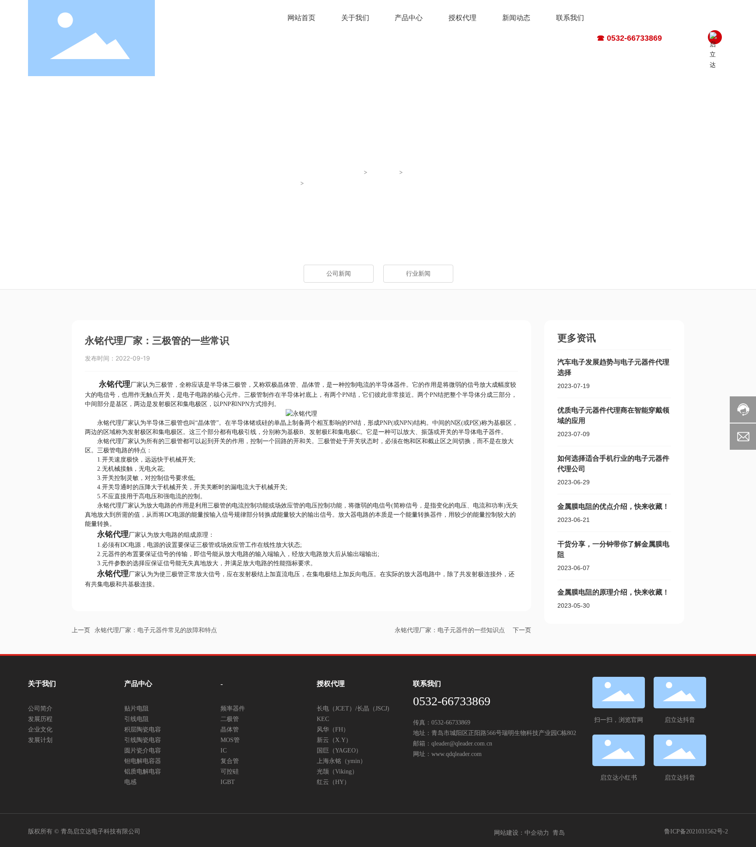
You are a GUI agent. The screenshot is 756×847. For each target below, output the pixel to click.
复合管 (229, 761)
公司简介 (40, 708)
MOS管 (230, 740)
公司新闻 (338, 273)
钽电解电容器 (142, 761)
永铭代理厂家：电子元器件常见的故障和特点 (155, 630)
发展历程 (40, 719)
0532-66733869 (451, 701)
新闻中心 (383, 172)
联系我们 (427, 683)
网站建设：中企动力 (521, 833)
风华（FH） (333, 729)
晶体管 (229, 729)
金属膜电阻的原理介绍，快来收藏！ (613, 592)
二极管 (229, 719)
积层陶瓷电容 (142, 729)
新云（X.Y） (334, 740)
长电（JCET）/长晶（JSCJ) (353, 708)
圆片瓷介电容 (142, 750)
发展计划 (40, 740)
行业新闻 (419, 172)
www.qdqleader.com (456, 754)
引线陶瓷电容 (142, 740)
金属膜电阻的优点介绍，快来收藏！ (613, 506)
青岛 (559, 833)
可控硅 (229, 771)
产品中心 (138, 683)
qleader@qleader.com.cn (461, 743)
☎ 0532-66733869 (629, 38)
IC (223, 750)
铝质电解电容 (142, 771)
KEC (323, 719)
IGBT (227, 782)
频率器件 (232, 708)
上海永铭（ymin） (341, 761)
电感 (130, 782)
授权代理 (331, 683)
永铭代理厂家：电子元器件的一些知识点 (450, 630)
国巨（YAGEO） (339, 750)
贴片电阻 (136, 708)
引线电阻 (136, 719)
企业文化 (40, 729)
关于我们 (42, 683)
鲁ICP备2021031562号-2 (696, 831)
